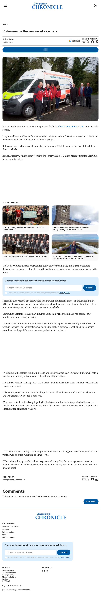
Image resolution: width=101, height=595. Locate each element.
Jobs (4, 534)
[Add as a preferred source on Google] (74, 41)
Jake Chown (9, 39)
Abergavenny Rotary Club (71, 126)
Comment (91, 501)
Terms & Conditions (10, 526)
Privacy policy (8, 532)
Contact (5, 529)
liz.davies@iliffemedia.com (18, 590)
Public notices (8, 537)
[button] (5, 6)
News (5, 25)
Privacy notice (64, 293)
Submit (89, 287)
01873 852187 (16, 585)
